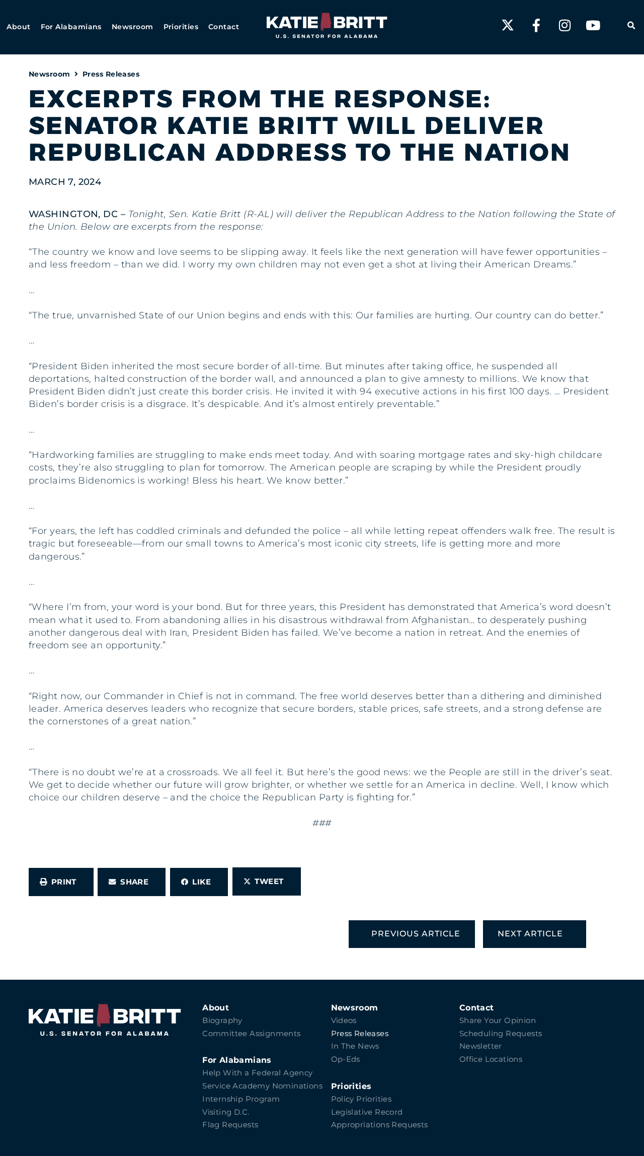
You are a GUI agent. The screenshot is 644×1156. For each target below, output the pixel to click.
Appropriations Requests (379, 1124)
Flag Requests (230, 1124)
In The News (355, 1046)
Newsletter (480, 1046)
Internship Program (241, 1099)
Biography (222, 1020)
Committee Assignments (251, 1033)
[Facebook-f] (536, 25)
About (215, 1007)
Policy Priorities (361, 1099)
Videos (344, 1020)
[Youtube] (593, 25)
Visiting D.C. (225, 1112)
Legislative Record (367, 1112)
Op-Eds (345, 1059)
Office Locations (490, 1059)
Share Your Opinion (497, 1020)
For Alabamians (237, 1060)
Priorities (351, 1086)
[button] (18, 27)
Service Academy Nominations (262, 1086)
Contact (476, 1007)
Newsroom (49, 74)
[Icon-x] (507, 25)
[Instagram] (564, 25)
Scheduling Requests (500, 1033)
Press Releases (111, 74)
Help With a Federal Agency (257, 1072)
